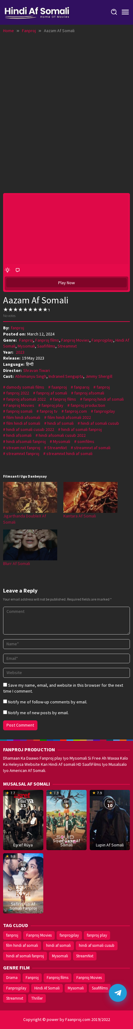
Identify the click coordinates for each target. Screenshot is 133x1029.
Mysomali (26, 346)
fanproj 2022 (17, 393)
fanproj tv (49, 411)
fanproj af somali (51, 393)
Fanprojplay (102, 340)
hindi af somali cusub (100, 423)
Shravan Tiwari (36, 370)
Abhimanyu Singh (30, 376)
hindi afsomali (19, 435)
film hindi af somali (23, 423)
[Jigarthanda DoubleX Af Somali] (30, 497)
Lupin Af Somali (110, 845)
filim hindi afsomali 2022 (69, 417)
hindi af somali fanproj (81, 429)
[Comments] (17, 270)
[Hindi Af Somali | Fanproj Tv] (37, 12)
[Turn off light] (7, 270)
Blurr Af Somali (16, 563)
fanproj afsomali (89, 393)
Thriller (37, 998)
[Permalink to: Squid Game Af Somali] (66, 819)
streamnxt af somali (92, 447)
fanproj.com (76, 411)
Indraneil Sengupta (66, 376)
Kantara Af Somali (79, 516)
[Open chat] (118, 993)
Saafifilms (46, 346)
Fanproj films (47, 340)
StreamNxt (57, 447)
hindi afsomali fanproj (26, 441)
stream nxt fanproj (23, 447)
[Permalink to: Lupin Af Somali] (110, 819)
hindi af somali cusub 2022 (30, 429)
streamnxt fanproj (22, 453)
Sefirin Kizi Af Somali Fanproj (23, 906)
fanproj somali (19, 411)
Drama (12, 977)
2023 (20, 352)
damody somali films (25, 387)
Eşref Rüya (23, 845)
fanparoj (81, 387)
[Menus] (125, 12)
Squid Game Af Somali (66, 842)
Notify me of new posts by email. (38, 712)
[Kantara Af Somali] (90, 497)
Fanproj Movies (75, 340)
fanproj (103, 387)
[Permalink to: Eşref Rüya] (23, 819)
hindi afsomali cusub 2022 (62, 435)
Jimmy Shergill (98, 376)
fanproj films (64, 399)
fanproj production (88, 405)
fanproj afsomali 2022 (26, 399)
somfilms (85, 441)
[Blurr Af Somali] (30, 544)
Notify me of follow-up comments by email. (47, 702)
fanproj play (52, 405)
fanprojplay (104, 411)
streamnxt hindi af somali (69, 453)
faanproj (59, 387)
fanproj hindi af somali (103, 399)
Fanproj (26, 340)
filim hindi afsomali (23, 417)
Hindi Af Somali (47, 988)
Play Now (66, 282)
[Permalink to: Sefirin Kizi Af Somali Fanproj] (23, 883)
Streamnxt (67, 346)
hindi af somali (60, 423)
